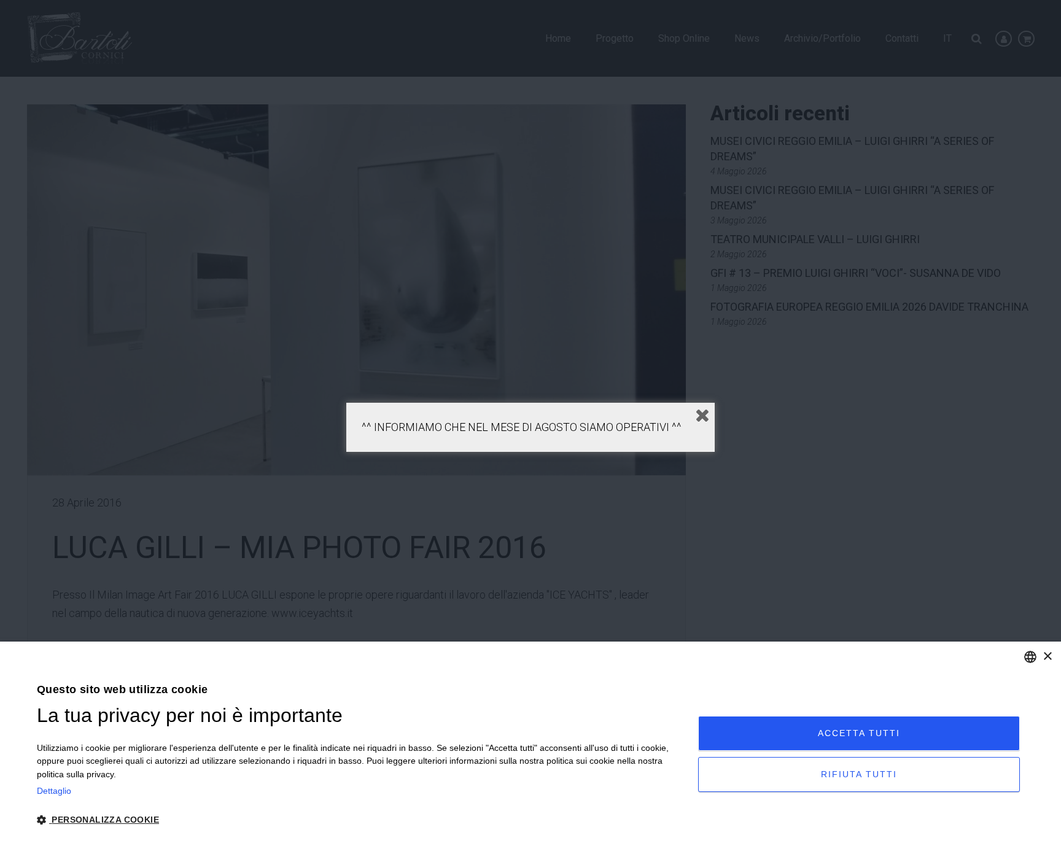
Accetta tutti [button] (859, 733)
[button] (357, 820)
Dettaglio (54, 791)
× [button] (1047, 656)
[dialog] (530, 748)
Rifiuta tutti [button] (859, 774)
